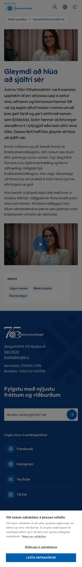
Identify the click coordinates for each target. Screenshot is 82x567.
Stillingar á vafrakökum (41, 547)
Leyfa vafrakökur (41, 557)
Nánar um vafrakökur (34, 536)
